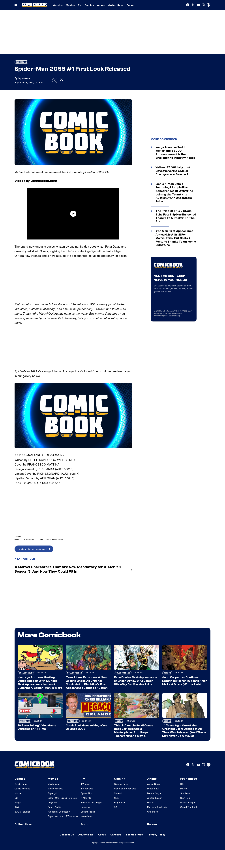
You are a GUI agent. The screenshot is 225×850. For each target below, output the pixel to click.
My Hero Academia (157, 807)
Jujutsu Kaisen (154, 797)
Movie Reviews (55, 788)
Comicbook (21, 62)
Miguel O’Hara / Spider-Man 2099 (46, 539)
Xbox (116, 797)
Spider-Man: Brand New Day (62, 797)
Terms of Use (173, 313)
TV (79, 5)
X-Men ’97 (86, 797)
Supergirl (52, 793)
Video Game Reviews (125, 788)
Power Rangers (188, 802)
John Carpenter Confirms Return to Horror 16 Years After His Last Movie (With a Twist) (184, 681)
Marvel (18, 793)
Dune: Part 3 (54, 807)
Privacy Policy (174, 315)
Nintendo (118, 793)
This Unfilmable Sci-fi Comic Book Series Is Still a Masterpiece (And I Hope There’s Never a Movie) (133, 731)
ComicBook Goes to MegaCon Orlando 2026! (86, 727)
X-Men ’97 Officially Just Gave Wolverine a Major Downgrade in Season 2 (173, 171)
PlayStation (120, 802)
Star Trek (185, 797)
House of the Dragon (91, 802)
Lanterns (85, 807)
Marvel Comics (21, 539)
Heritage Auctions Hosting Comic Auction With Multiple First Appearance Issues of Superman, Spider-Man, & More (40, 682)
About (102, 834)
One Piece (152, 811)
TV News (85, 783)
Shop (84, 824)
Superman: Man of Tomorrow (63, 816)
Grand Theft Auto (189, 807)
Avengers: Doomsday (59, 811)
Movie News (54, 783)
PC (115, 807)
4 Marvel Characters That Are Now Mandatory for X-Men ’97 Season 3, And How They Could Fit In (68, 569)
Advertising (85, 834)
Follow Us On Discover (33, 548)
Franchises (188, 778)
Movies (70, 5)
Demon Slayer (154, 793)
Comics (58, 5)
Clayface (52, 802)
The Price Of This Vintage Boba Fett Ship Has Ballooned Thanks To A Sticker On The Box (176, 216)
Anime (101, 5)
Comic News (21, 783)
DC (16, 797)
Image (18, 802)
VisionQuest (87, 816)
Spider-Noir (86, 793)
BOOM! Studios (22, 811)
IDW (17, 807)
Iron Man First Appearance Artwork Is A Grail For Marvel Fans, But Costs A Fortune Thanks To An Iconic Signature (176, 238)
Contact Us (67, 834)
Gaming (89, 5)
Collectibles (116, 5)
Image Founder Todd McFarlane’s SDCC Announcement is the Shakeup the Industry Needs (175, 153)
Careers (115, 834)
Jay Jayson (24, 78)
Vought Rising (88, 811)
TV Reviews (87, 788)
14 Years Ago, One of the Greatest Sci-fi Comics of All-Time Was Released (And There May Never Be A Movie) (184, 731)
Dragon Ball (153, 788)
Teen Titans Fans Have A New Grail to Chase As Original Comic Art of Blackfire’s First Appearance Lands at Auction (87, 682)
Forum (131, 5)
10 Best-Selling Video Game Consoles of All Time (37, 727)
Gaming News (121, 783)
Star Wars (185, 793)
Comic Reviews (22, 788)
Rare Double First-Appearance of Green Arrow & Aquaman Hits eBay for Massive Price (135, 681)
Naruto (150, 802)
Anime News (153, 783)
